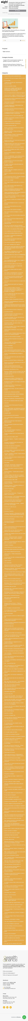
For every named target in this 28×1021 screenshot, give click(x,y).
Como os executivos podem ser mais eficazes (13, 263)
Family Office (6, 462)
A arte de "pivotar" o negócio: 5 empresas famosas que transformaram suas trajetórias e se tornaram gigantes (14, 96)
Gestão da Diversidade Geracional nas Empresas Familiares (13, 469)
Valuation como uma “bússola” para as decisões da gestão (14, 931)
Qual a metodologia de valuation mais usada (12, 818)
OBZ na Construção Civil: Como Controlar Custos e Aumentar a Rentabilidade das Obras (14, 666)
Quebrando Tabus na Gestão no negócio (11, 837)
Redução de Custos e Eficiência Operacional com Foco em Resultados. (14, 845)
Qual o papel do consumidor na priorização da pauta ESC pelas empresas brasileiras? (14, 821)
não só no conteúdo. (8, 601)
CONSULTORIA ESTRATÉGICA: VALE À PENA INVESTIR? (13, 330)
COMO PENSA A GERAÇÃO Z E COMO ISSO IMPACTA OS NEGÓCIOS (13, 266)
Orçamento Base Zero (8, 693)
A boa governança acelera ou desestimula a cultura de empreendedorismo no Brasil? (14, 99)
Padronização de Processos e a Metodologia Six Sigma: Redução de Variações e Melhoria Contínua (14, 755)
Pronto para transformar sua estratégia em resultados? (14, 805)
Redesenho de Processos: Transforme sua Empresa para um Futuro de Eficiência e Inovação (14, 842)
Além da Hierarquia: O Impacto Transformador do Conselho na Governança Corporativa (13, 135)
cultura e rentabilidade (8, 345)
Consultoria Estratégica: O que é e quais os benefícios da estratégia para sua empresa (14, 327)
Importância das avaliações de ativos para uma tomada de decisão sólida (14, 534)
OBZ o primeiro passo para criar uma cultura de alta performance (14, 678)
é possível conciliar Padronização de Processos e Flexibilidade (13, 406)
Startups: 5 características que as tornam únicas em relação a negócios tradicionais (14, 900)
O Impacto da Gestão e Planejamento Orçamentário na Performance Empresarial (14, 623)
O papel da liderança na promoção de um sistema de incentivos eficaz (14, 639)
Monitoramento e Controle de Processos (11, 595)
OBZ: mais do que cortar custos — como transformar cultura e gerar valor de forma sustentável (14, 682)
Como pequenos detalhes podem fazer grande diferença (13, 270)
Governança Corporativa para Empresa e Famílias (13, 516)
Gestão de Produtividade (9, 488)
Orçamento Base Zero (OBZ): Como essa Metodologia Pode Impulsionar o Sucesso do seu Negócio (14, 700)
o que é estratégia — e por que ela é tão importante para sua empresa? (14, 654)
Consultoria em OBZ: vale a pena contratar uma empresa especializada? (13, 323)
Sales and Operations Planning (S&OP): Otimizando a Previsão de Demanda (14, 870)
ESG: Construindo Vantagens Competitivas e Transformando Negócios (12, 430)
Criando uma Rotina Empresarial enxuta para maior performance (14, 339)
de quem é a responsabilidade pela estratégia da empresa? (13, 354)
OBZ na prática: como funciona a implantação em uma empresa (14, 672)
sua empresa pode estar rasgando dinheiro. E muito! (14, 902)
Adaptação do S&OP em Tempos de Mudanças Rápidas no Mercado (13, 132)
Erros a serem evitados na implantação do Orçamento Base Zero (14, 418)
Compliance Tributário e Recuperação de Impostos (13, 299)
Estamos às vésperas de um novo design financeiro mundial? (14, 434)
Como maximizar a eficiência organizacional (12, 242)
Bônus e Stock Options (8, 167)
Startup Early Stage (8, 896)
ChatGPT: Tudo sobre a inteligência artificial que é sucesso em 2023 (13, 170)
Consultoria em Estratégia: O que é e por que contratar (14, 320)
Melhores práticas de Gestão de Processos (12, 578)
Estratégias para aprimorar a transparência (12, 445)
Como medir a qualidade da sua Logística (12, 244)
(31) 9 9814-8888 (7, 987)
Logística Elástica (7, 560)
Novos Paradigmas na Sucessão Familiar (12, 607)
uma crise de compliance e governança (11, 923)
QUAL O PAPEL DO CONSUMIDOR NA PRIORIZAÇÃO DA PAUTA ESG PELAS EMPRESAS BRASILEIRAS (14, 825)
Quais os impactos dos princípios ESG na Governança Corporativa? (14, 808)
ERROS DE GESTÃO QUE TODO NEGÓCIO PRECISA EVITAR (13, 421)
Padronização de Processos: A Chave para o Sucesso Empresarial (14, 761)
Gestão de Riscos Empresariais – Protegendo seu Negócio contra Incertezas (13, 494)
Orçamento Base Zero (8, 720)
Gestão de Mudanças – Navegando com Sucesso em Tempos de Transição (14, 482)
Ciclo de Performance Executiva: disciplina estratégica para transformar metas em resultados (14, 177)
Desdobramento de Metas (9, 376)
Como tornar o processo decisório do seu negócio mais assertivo (14, 281)
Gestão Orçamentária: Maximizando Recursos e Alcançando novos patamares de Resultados (13, 500)
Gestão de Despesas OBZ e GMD (10, 479)
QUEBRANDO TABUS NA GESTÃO (11, 835)
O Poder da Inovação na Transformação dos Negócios (14, 648)
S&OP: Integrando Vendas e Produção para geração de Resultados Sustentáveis (14, 858)
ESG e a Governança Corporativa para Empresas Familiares (13, 425)
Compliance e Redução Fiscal (10, 297)
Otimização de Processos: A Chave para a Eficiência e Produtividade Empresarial (14, 749)
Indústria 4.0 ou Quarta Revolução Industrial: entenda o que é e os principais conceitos (14, 542)
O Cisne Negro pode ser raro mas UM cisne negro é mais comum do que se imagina (14, 611)
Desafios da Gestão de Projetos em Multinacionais (13, 360)
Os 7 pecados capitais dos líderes (10, 732)
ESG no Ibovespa (7, 427)
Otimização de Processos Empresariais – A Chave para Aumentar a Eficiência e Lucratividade (13, 746)
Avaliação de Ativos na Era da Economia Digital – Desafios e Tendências (13, 161)
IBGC (5, 524)
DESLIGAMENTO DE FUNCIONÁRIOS (11, 396)
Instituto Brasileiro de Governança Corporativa (13, 547)
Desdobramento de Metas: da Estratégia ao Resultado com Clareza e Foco (14, 382)
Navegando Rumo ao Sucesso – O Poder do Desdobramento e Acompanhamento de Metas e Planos (13, 604)
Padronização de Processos (9, 752)
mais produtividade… (8, 562)
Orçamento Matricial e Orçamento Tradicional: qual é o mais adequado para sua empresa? (14, 718)
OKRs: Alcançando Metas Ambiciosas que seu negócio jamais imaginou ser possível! (14, 689)
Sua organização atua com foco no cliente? (12, 906)
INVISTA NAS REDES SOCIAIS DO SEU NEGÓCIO (14, 549)
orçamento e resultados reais (9, 715)
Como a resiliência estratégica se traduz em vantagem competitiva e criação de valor (14, 196)
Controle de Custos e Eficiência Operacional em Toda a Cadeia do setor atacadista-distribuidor (14, 334)
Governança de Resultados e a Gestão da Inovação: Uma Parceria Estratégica (14, 522)
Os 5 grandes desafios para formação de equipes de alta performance (14, 727)
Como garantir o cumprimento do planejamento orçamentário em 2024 (13, 236)
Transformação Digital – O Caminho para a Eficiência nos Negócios (14, 910)
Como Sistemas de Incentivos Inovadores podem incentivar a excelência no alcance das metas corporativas (13, 277)
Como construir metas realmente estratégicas (12, 209)
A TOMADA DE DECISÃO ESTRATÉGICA (12, 123)
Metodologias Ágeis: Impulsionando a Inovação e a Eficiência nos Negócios (14, 589)
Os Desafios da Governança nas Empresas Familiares (14, 736)
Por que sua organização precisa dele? (11, 797)
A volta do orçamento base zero (10, 125)
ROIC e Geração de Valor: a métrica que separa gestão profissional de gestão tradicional (14, 852)
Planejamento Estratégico (9, 773)
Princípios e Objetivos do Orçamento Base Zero (13, 803)
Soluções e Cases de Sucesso (10, 894)
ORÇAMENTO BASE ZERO (9, 691)
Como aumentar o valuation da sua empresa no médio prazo (14, 200)
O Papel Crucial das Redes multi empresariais (13, 632)
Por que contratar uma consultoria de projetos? (13, 787)
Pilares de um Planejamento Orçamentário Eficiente (14, 771)
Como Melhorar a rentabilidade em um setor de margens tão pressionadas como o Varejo (13, 252)
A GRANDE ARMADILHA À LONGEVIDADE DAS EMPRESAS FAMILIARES (13, 106)
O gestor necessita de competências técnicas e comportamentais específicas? (13, 620)
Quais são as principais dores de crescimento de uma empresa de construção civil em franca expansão (14, 815)
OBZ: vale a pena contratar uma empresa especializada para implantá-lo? (12, 685)
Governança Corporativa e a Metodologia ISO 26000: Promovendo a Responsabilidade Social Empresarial (14, 514)
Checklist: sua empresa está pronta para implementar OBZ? (14, 174)
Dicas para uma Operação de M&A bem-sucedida (13, 400)
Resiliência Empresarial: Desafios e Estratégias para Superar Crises (14, 849)
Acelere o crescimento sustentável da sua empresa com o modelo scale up (14, 128)
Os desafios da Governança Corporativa (11, 734)
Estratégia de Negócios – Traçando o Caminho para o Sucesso (14, 439)
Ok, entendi (17, 10)
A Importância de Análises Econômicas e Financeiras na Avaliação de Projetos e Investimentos (14, 113)
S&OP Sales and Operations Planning (11, 855)
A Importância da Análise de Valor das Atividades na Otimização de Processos (14, 109)
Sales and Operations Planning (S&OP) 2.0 (12, 864)
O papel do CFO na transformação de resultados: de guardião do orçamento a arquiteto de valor (13, 61)
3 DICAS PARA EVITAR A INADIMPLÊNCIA (12, 76)
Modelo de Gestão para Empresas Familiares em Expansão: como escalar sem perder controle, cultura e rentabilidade (13, 65)
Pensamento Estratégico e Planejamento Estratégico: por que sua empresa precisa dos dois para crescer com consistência (14, 768)
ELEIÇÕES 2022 (7, 413)
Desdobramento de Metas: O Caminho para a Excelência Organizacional (12, 386)
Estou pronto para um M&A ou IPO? (11, 436)
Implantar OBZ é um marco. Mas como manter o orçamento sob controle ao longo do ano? (13, 531)
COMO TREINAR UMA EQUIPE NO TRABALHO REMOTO (13, 285)
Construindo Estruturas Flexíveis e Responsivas (13, 309)
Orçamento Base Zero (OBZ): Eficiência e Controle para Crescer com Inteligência (14, 703)
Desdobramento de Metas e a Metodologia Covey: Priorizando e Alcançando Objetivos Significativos (13, 379)
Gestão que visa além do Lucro (10, 506)
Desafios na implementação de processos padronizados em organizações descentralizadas (13, 366)
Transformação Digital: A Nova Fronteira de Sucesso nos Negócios (14, 916)
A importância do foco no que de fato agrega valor (13, 115)
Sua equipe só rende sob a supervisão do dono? (13, 904)
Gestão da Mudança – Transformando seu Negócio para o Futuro (14, 472)
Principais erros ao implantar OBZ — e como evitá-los (14, 801)
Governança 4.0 (7, 508)
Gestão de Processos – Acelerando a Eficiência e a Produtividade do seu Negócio (14, 486)
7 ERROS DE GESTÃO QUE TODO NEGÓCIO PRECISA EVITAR (13, 83)
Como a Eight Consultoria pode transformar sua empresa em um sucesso (13, 186)
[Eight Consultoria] (4, 2)
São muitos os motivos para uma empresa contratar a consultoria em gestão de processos (14, 874)
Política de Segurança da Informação (10, 975)
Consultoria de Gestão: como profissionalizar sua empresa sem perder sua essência (13, 314)
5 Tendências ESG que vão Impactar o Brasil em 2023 (14, 78)
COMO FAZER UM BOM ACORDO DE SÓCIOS (13, 233)
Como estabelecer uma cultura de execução (12, 231)
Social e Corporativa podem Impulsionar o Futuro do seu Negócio (14, 890)
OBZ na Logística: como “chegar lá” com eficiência (14, 668)
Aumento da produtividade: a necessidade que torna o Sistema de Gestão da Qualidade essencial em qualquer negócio (14, 157)
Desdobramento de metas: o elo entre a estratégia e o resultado (14, 389)
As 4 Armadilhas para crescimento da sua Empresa (14, 147)
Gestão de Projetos (8, 490)
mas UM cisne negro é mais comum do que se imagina (14, 571)
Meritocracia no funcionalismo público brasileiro (13, 580)
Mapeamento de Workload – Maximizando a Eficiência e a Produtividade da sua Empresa (14, 569)
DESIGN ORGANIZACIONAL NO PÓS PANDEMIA (14, 394)
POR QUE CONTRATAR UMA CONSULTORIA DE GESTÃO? (13, 784)
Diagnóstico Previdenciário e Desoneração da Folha (14, 398)
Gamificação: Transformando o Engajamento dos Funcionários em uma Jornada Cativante (13, 465)
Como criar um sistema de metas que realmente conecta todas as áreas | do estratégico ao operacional (14, 226)
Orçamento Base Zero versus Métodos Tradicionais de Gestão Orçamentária (14, 707)
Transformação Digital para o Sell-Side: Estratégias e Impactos (14, 913)
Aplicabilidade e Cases (8, 138)
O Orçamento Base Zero (9, 625)
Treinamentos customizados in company (12, 919)
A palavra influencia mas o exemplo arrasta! (12, 121)
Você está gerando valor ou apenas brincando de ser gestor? (14, 941)
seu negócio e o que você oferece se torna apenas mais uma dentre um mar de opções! (13, 886)
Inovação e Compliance (8, 545)
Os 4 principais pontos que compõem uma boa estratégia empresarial (13, 724)
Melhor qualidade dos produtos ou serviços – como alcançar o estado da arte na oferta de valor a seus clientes (14, 575)
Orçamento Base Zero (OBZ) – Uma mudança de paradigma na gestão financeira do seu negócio (13, 696)
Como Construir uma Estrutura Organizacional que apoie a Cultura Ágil (13, 219)
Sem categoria (7, 876)
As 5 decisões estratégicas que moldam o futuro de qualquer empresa (14, 150)
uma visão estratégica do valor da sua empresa (13, 925)
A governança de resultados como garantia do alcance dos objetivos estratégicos (14, 102)
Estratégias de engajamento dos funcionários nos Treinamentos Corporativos (13, 443)
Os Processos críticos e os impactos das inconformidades (12, 743)
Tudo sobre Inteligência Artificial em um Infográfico (13, 921)
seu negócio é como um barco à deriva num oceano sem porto (14, 883)
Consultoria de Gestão (8, 311)
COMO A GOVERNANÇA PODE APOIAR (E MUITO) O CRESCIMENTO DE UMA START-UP (14, 193)
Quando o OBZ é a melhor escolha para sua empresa (14, 828)
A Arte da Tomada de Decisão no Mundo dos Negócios (14, 92)
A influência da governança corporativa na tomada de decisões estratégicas (14, 118)
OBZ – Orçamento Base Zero (9, 663)
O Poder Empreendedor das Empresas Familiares (13, 650)
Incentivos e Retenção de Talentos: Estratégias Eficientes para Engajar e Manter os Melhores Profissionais (13, 538)
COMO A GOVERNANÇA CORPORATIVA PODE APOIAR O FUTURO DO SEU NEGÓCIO (13, 190)
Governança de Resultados (9, 518)
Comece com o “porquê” (8, 180)
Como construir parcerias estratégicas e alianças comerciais (13, 212)
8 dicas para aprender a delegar (10, 86)
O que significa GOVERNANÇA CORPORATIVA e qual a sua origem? (14, 660)
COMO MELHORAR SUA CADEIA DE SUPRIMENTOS (14, 254)
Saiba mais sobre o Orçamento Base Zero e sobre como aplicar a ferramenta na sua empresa (13, 861)
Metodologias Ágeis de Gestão (10, 586)
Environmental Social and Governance (11, 415)
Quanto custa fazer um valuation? (10, 830)
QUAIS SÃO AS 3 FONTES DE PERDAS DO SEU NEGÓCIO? (14, 812)
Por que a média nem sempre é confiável (12, 781)
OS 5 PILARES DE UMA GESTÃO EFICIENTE (13, 729)
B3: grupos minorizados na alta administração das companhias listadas (13, 165)
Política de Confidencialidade (8, 973)
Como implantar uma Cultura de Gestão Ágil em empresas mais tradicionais (13, 239)
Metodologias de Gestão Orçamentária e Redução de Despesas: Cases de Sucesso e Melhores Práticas (14, 593)
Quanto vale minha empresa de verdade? (12, 832)
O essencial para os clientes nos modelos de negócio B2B (14, 616)
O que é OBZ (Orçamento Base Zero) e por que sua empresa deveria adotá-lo (14, 657)
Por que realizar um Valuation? (10, 794)
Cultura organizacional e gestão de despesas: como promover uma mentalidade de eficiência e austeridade (14, 350)
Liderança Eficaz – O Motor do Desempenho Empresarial (12, 554)
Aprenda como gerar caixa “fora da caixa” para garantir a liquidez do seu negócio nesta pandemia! (14, 144)
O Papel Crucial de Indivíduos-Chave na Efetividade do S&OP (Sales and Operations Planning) (14, 635)
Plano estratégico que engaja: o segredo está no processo (13, 776)
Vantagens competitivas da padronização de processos (14, 935)
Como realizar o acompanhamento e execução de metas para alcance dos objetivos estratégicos (13, 273)
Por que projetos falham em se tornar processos (13, 792)
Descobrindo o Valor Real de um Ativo (11, 369)
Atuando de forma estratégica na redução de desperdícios (12, 153)
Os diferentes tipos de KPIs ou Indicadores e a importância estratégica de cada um (13, 739)
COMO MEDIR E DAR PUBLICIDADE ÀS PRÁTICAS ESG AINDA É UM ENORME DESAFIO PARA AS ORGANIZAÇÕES (14, 248)
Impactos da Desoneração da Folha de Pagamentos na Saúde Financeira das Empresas (14, 527)
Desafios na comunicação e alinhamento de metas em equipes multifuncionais (14, 363)
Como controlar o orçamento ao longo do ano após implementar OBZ (13, 223)
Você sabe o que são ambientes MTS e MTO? (13, 943)
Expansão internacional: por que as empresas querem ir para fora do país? (14, 458)
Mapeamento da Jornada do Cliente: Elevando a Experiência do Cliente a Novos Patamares (13, 565)
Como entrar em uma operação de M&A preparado (13, 228)
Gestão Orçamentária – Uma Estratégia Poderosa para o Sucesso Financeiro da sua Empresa (14, 497)
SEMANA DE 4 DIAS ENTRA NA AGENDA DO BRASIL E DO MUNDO (13, 879)
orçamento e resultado (8, 713)
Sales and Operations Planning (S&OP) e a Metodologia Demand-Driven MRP (12, 867)
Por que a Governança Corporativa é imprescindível (14, 779)
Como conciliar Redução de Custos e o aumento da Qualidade (14, 203)
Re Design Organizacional (9, 839)
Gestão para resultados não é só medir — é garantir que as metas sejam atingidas (14, 504)
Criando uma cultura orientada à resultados (12, 336)
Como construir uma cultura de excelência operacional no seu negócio (14, 216)
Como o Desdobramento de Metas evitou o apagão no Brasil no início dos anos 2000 (14, 261)
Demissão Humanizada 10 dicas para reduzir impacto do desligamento (14, 357)
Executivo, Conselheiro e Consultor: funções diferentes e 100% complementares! (14, 454)
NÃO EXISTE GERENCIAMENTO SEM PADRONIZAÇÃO (11, 598)
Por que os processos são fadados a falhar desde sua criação (14, 790)
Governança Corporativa (8, 511)
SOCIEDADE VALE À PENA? (10, 892)
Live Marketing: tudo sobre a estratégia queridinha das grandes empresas (14, 558)
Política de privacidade (13, 8)
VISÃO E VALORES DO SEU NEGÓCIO (12, 937)
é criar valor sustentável (8, 460)
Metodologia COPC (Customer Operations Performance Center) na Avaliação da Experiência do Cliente (14, 584)
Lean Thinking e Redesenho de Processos (12, 551)
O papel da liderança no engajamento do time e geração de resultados (13, 642)
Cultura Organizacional (8, 347)
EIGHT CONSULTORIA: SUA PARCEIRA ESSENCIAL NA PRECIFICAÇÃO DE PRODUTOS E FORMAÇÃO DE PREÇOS (14, 409)
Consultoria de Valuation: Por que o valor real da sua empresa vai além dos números (14, 318)
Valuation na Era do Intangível (10, 933)
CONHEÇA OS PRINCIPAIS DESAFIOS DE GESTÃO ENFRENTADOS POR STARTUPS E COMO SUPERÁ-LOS (14, 306)
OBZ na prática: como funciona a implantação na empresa (13, 675)
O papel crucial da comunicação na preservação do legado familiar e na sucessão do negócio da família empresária (14, 629)
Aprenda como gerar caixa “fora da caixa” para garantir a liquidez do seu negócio (14, 141)
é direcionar (6, 402)
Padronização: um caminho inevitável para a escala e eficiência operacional (14, 764)
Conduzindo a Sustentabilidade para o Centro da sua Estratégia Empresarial (14, 302)
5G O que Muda (7, 80)
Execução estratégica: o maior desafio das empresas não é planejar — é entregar (14, 451)
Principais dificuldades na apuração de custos (13, 799)
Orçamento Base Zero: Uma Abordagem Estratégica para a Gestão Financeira (14, 710)
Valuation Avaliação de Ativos (9, 928)
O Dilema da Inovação (8, 613)
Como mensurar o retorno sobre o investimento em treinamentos (13, 257)
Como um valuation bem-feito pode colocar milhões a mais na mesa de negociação (14, 294)
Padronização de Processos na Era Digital (12, 757)
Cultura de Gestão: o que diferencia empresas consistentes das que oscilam (13, 343)
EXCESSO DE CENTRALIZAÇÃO (10, 447)
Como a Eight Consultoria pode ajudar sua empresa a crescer (14, 183)
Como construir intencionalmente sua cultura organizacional (12, 207)
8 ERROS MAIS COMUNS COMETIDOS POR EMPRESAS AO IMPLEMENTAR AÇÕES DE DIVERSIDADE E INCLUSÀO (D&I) (13, 89)
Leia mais (23, 40)
